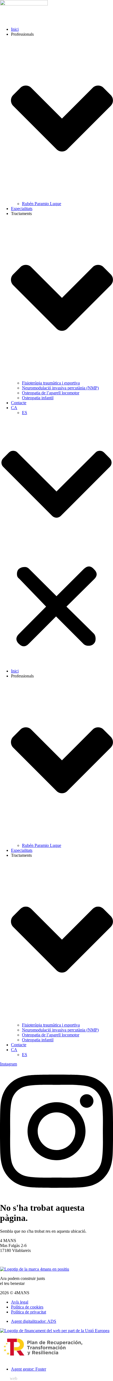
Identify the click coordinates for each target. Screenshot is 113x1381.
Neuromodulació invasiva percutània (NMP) (60, 388)
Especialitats (21, 208)
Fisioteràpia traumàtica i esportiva (51, 383)
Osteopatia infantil (37, 397)
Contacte (18, 402)
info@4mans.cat (14, 1259)
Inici (15, 29)
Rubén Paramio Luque (41, 203)
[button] (56, 542)
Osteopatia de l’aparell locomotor (50, 392)
